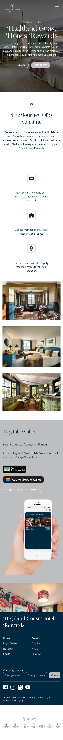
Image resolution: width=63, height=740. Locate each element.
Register (36, 653)
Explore (21, 65)
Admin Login (44, 697)
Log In (6, 653)
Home (6, 638)
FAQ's (35, 648)
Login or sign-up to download (22, 489)
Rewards (8, 648)
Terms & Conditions (11, 697)
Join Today (41, 65)
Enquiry (36, 643)
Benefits (36, 638)
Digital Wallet (10, 643)
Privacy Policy (29, 697)
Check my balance (13, 670)
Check (54, 675)
